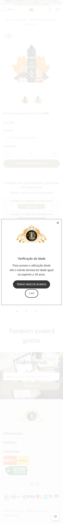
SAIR (31, 293)
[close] (58, 223)
